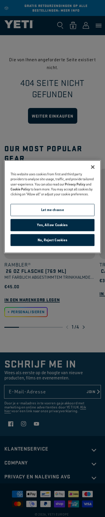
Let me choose (52, 210)
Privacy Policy (75, 184)
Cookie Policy (20, 189)
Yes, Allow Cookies (52, 225)
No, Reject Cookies (52, 240)
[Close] (92, 167)
